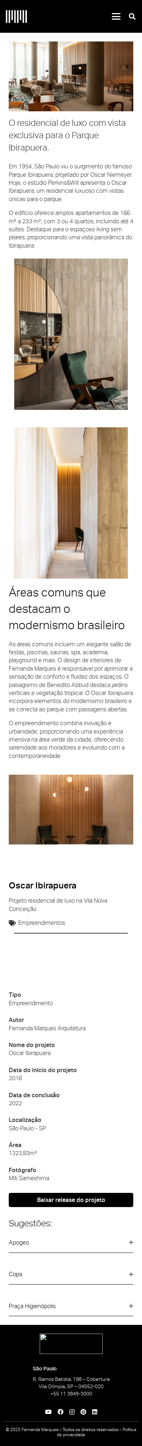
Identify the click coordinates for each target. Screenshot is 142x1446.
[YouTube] (48, 1412)
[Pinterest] (83, 1412)
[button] (116, 16)
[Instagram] (72, 1412)
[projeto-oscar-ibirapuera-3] (71, 76)
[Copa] (71, 1277)
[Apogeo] (71, 1245)
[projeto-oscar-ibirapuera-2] (71, 334)
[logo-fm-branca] (71, 1344)
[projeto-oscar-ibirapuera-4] (71, 809)
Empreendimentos (41, 922)
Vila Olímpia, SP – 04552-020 (71, 1386)
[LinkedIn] (94, 1412)
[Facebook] (60, 1412)
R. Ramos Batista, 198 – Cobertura (71, 1379)
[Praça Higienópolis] (71, 1309)
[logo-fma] (16, 16)
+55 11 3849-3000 (71, 1394)
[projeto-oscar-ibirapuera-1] (71, 503)
